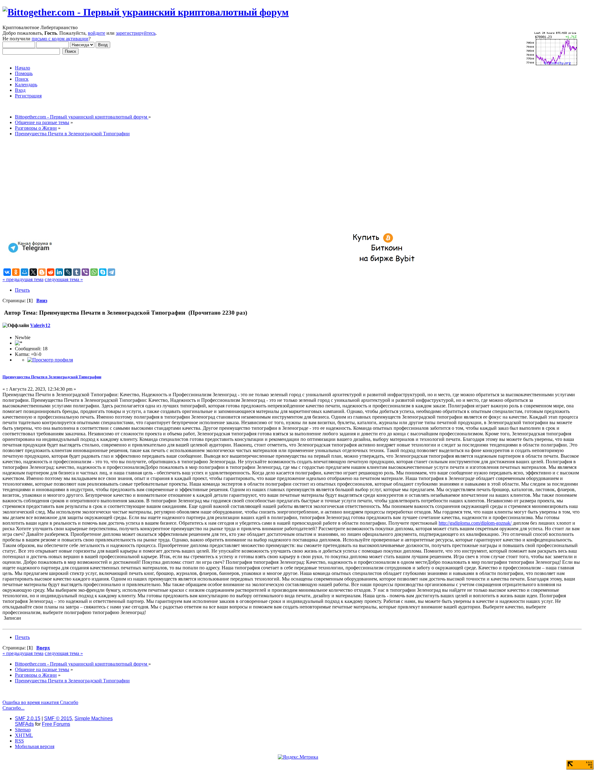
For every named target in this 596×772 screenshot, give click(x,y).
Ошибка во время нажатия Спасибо (40, 702)
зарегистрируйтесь (136, 33)
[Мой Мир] (24, 272)
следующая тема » (64, 279)
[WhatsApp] (94, 272)
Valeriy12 (40, 325)
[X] (33, 272)
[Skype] (102, 272)
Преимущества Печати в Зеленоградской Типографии (51, 377)
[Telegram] (111, 272)
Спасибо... (13, 708)
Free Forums (56, 724)
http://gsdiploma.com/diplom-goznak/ (475, 523)
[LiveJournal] (68, 272)
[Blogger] (42, 272)
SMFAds (24, 724)
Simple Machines (93, 718)
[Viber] (85, 272)
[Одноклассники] (16, 272)
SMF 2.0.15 (27, 718)
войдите (96, 33)
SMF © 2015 (58, 718)
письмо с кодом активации (60, 38)
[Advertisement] (188, 184)
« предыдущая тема (22, 279)
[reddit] (50, 272)
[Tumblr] (76, 272)
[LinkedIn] (59, 272)
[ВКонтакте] (7, 272)
